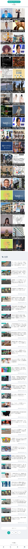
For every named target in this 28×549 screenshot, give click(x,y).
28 (15, 532)
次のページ (14, 528)
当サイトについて (14, 544)
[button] (25, 299)
